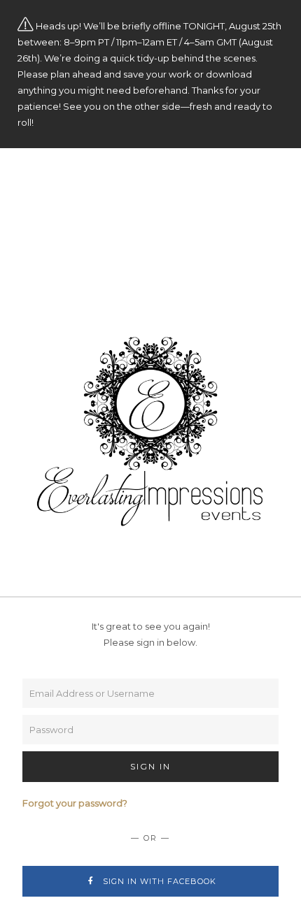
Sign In (150, 766)
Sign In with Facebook (158, 881)
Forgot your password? (74, 803)
